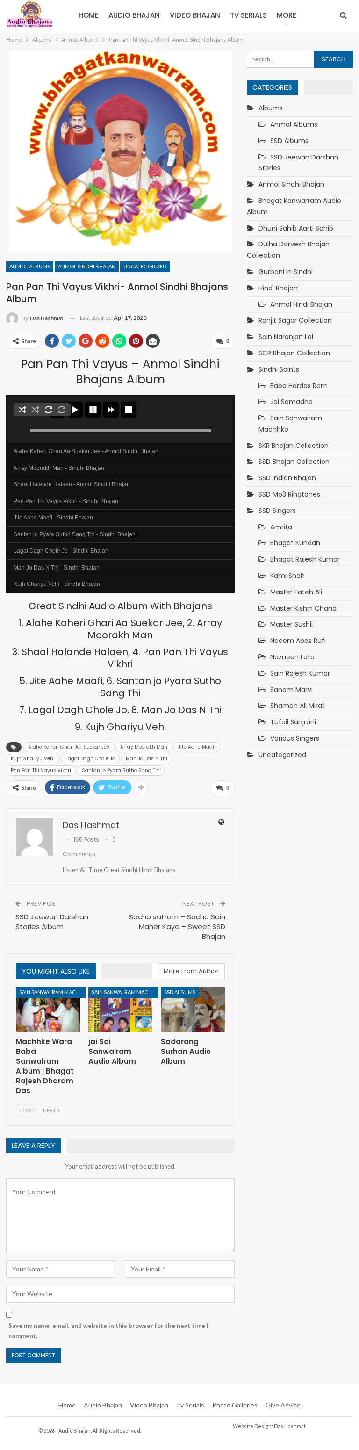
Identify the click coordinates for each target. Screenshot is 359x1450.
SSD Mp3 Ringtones (289, 494)
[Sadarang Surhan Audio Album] (193, 1009)
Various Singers (294, 738)
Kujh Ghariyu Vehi (33, 758)
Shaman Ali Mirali (297, 705)
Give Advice (283, 1405)
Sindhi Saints (278, 369)
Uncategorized (144, 266)
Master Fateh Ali (296, 592)
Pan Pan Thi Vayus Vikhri (41, 770)
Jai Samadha (291, 401)
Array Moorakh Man (143, 746)
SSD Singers (277, 510)
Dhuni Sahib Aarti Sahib (295, 228)
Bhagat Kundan (295, 543)
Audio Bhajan (134, 15)
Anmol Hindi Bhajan (301, 304)
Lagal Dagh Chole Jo (90, 758)
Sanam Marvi (291, 689)
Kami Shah (287, 575)
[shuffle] (22, 409)
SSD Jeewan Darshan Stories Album (51, 921)
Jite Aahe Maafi (196, 746)
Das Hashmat (290, 1426)
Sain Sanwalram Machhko (52, 992)
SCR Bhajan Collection (294, 353)
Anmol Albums (29, 266)
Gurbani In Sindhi (285, 271)
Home (89, 15)
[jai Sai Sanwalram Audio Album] (120, 1009)
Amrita (281, 527)
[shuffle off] (35, 409)
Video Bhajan (195, 15)
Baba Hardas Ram (299, 385)
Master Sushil (291, 624)
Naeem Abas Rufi (298, 640)
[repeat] (48, 409)
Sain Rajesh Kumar (300, 673)
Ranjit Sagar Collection (295, 320)
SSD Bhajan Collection (294, 461)
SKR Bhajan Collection (293, 445)
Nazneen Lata (292, 657)
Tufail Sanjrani (293, 722)
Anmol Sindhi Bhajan (86, 266)
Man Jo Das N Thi (146, 758)
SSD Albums (179, 992)
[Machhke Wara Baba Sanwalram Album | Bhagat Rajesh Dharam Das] (48, 1009)
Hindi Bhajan (278, 288)
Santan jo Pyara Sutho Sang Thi (121, 770)
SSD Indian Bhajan (287, 478)
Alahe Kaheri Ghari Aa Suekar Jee (68, 746)
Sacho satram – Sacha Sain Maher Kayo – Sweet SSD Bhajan (177, 926)
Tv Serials (248, 15)
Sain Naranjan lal (285, 336)
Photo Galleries (235, 1405)
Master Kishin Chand (303, 608)
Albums (270, 108)
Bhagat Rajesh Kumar (305, 559)
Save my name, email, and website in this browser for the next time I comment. (108, 1331)
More (286, 15)
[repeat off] (61, 409)
